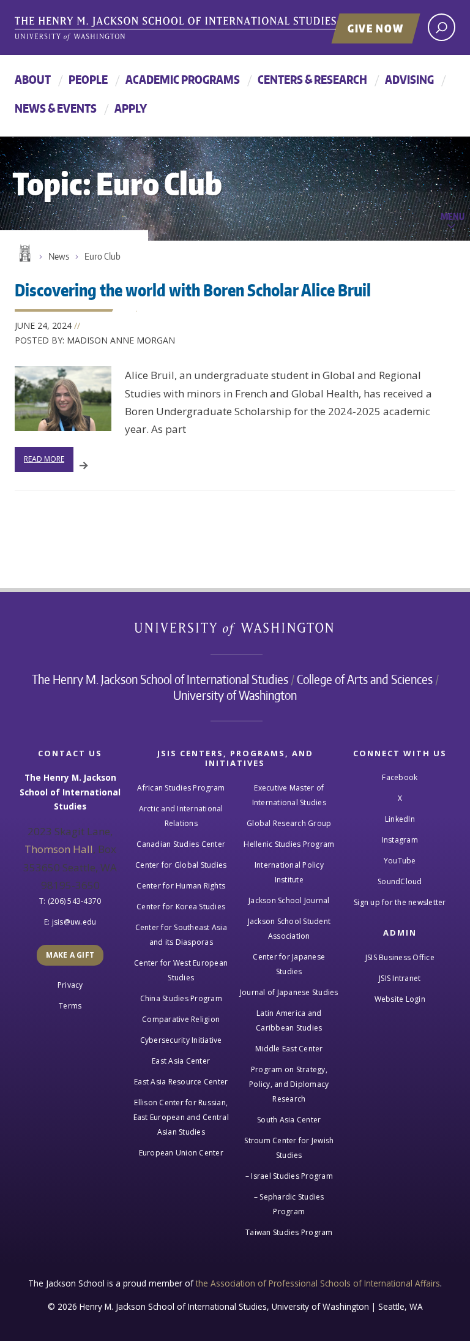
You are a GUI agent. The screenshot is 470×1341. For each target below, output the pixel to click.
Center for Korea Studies (180, 906)
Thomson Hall (58, 849)
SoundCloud (400, 881)
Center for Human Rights (180, 886)
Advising (409, 79)
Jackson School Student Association (289, 928)
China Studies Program (181, 998)
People (88, 79)
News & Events (56, 108)
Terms (70, 1006)
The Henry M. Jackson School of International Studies (160, 679)
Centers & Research (312, 79)
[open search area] (441, 27)
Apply (130, 108)
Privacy (70, 985)
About (33, 79)
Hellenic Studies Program (289, 844)
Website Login (400, 999)
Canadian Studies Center (180, 844)
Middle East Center (289, 1048)
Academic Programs (182, 79)
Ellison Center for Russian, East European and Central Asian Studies (181, 1117)
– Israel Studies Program (289, 1176)
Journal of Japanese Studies (289, 992)
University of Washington (235, 631)
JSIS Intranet (399, 978)
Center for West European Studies (181, 970)
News (58, 256)
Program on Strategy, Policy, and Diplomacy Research (289, 1084)
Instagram (400, 840)
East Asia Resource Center (181, 1081)
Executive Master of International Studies (289, 795)
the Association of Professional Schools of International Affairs (318, 1283)
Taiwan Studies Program (289, 1232)
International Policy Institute (289, 872)
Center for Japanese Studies (289, 964)
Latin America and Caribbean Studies (289, 1020)
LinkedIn (400, 819)
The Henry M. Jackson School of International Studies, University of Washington (201, 28)
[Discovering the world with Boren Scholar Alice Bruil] (63, 398)
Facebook (399, 777)
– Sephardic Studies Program (289, 1204)
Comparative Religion (181, 1019)
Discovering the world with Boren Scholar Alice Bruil (193, 289)
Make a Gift (70, 955)
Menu (452, 216)
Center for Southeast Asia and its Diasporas (181, 934)
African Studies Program (181, 788)
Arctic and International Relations (181, 815)
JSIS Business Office (400, 957)
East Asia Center (181, 1061)
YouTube (400, 860)
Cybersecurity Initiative (181, 1040)
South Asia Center (289, 1119)
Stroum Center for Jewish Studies (289, 1147)
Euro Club (102, 256)
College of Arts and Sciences (365, 679)
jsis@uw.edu (74, 922)
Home (24, 253)
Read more (44, 459)
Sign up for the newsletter (400, 902)
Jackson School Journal (289, 900)
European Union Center (181, 1153)
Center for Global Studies (180, 865)
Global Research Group (289, 823)
